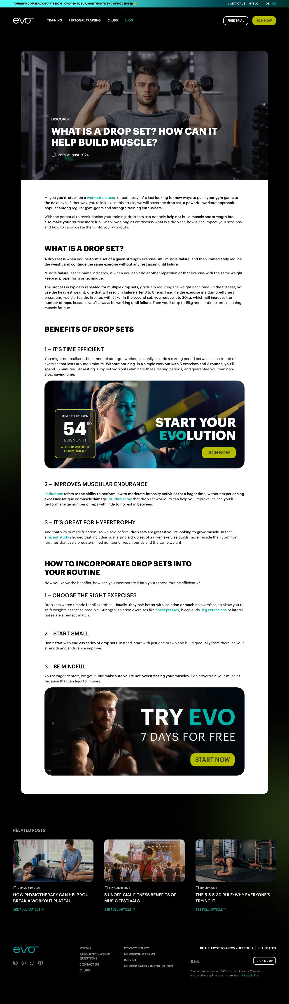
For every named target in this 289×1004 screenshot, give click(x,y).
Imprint (130, 960)
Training (54, 20)
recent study (58, 537)
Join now (264, 21)
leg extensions (214, 610)
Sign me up (265, 960)
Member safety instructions (148, 966)
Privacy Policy (136, 948)
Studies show (120, 499)
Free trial (235, 21)
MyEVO (85, 948)
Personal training (85, 20)
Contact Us (236, 3)
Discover (60, 119)
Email (194, 961)
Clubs (112, 20)
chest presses (167, 610)
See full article (26, 910)
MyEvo (254, 3)
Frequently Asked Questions (94, 956)
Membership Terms (139, 954)
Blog (128, 20)
